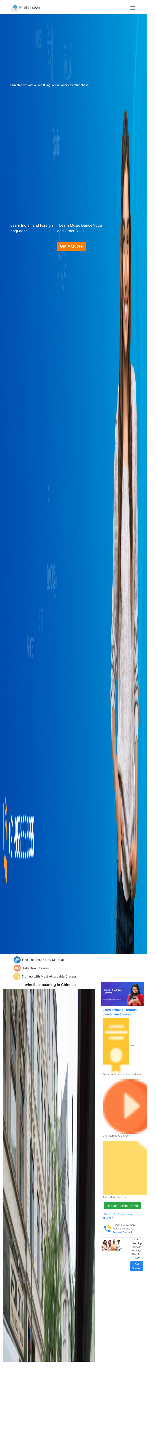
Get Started (136, 1266)
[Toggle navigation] (133, 8)
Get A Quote (71, 246)
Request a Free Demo (122, 1206)
